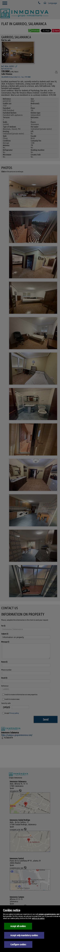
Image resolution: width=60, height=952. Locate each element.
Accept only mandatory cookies (24, 935)
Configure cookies (18, 944)
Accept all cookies (18, 926)
